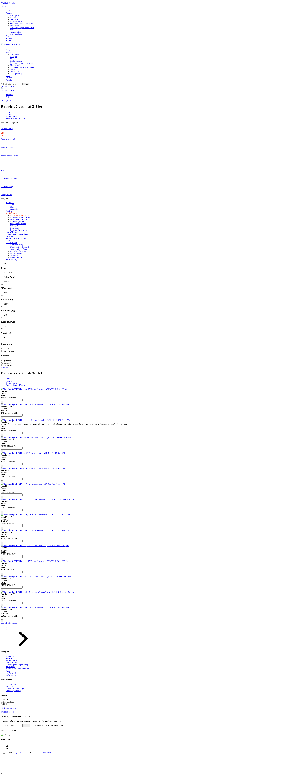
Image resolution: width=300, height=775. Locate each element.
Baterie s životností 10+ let (20, 217)
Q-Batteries (9, 365)
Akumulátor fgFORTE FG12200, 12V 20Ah (53, 405)
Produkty (9, 13)
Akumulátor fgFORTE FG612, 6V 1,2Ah (49, 453)
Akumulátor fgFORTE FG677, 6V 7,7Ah (49, 484)
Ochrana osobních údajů (15, 689)
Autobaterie (14, 15)
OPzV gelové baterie (18, 226)
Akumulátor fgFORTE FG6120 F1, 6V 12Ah (54, 577)
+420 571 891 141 (8, 3)
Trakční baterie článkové (19, 249)
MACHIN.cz (48, 753)
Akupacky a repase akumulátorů (22, 28)
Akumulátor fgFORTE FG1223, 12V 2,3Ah (52, 546)
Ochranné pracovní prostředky (21, 23)
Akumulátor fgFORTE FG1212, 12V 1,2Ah (52, 389)
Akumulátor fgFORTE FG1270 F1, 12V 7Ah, (55, 420)
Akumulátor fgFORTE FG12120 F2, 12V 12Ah (57, 592)
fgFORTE (9, 361)
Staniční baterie (16, 19)
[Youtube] (7, 749)
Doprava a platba (12, 684)
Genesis (8, 363)
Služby (12, 30)
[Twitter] (7, 747)
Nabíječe (13, 17)
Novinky (9, 38)
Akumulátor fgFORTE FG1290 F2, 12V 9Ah (54, 438)
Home (8, 112)
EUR (12, 86)
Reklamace (10, 686)
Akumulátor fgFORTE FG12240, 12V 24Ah (53, 530)
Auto (12, 205)
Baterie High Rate (17, 222)
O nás (8, 36)
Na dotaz (8, 349)
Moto (12, 207)
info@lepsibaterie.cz (8, 7)
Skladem (9, 351)
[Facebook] (6, 744)
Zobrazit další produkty (9, 623)
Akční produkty (16, 34)
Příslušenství (15, 26)
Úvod (8, 11)
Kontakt (9, 40)
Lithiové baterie (16, 21)
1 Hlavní (9, 114)
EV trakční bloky (16, 245)
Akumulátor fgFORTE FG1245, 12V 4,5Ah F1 (56, 499)
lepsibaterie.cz (20, 753)
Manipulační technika (18, 257)
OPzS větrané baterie (18, 224)
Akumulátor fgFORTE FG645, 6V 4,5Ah (49, 468)
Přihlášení (9, 95)
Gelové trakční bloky (18, 251)
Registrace (9, 97)
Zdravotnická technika (18, 230)
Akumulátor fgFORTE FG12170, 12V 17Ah (53, 515)
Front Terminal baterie (18, 219)
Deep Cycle (14, 228)
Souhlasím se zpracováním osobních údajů (49, 725)
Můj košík (6, 101)
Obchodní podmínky (13, 691)
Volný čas (14, 255)
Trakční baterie (15, 32)
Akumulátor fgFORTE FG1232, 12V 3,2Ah (52, 561)
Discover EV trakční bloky (20, 247)
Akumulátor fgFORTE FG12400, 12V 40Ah (53, 607)
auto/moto (14, 209)
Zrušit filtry (5, 367)
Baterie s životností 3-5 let (15, 119)
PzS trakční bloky (16, 253)
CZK (4, 86)
